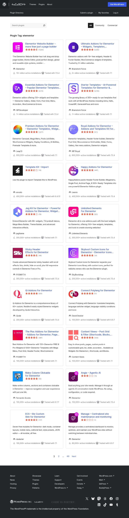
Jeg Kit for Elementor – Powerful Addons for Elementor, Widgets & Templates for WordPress (42, 210)
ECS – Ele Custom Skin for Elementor (35, 415)
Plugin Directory (16, 13)
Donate (81, 484)
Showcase (36, 476)
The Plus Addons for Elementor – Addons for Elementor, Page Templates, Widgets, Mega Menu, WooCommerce (42, 333)
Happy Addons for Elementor (96, 167)
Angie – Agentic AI (91, 372)
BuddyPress (105, 488)
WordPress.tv (61, 488)
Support (58, 480)
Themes (35, 480)
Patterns (35, 488)
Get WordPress (117, 4)
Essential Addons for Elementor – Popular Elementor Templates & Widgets (42, 86)
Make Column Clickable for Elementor (37, 374)
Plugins (35, 484)
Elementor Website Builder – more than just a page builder (41, 45)
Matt (102, 480)
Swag (80, 488)
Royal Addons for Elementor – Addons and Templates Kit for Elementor (97, 127)
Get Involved (82, 476)
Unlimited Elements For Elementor (91, 209)
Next (74, 456)
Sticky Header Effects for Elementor (37, 251)
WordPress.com (106, 476)
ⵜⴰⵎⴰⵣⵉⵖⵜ (38, 502)
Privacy (13, 488)
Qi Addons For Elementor (38, 290)
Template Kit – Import (37, 167)
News (12, 480)
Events (80, 480)
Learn (57, 476)
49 (68, 456)
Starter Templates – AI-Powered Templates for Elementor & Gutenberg (98, 86)
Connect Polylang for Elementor (98, 290)
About (12, 476)
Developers (59, 484)
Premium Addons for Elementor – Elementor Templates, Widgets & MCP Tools (42, 127)
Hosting (13, 484)
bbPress (103, 484)
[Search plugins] (44, 25)
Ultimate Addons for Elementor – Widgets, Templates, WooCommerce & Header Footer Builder (98, 45)
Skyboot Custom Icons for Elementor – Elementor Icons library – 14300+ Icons (96, 251)
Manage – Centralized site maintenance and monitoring (96, 415)
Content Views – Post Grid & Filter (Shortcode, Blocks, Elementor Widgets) (95, 333)
